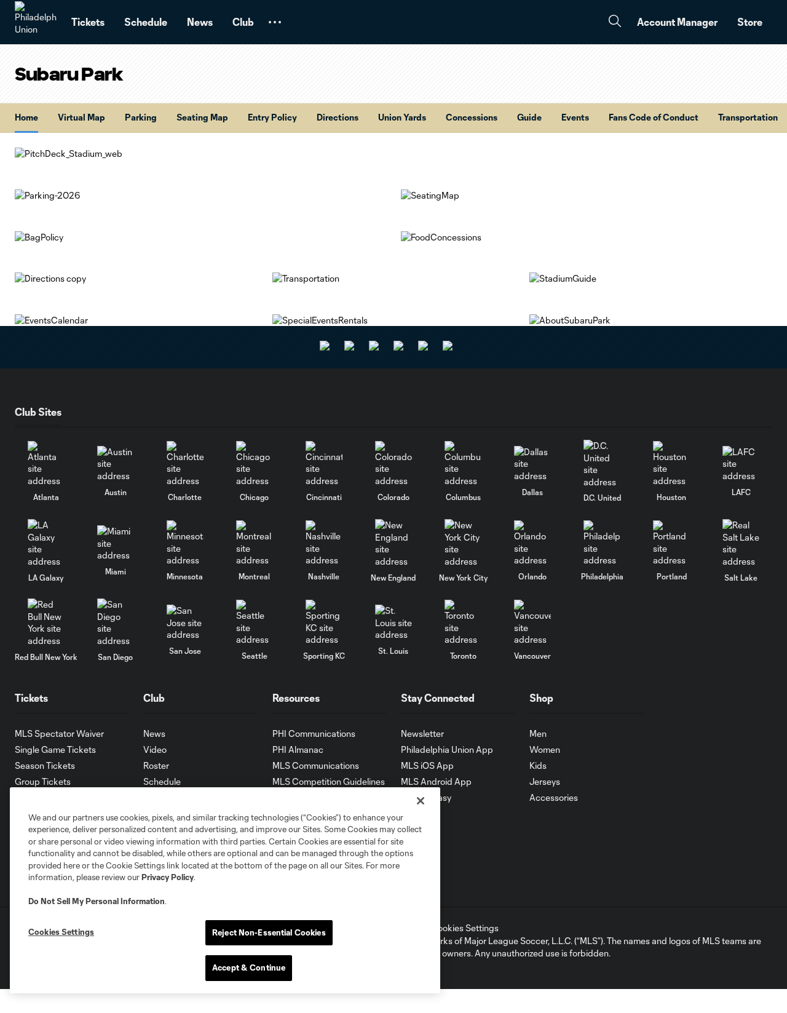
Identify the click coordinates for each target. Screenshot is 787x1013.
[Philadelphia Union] (36, 22)
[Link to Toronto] (463, 623)
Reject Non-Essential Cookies (269, 932)
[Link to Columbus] (463, 464)
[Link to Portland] (671, 543)
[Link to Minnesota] (185, 543)
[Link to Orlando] (532, 543)
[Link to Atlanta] (46, 464)
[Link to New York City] (463, 543)
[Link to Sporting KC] (324, 623)
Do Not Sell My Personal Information (96, 901)
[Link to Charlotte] (185, 464)
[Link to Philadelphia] (601, 543)
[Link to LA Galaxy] (46, 543)
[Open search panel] (614, 22)
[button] (275, 22)
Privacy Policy (167, 877)
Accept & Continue (248, 967)
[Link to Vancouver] (532, 623)
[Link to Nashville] (324, 543)
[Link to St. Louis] (393, 623)
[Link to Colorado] (393, 464)
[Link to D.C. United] (601, 464)
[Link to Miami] (115, 543)
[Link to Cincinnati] (324, 464)
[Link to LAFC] (740, 464)
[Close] (420, 800)
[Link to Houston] (671, 464)
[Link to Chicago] (254, 464)
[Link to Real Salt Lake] (740, 543)
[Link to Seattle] (254, 623)
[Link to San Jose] (185, 623)
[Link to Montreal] (254, 543)
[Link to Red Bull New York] (46, 622)
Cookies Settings (465, 928)
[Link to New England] (393, 543)
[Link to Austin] (115, 464)
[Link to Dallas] (532, 464)
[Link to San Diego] (115, 622)
